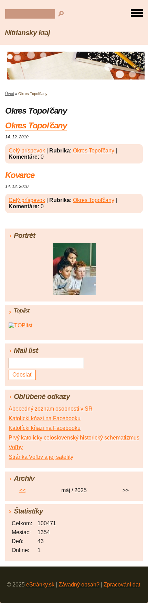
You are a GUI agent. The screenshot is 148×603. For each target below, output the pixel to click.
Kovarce (19, 175)
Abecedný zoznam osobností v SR (51, 409)
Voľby (16, 447)
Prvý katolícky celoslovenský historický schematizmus (74, 438)
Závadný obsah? (79, 585)
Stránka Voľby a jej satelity (41, 457)
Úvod (9, 94)
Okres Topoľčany (36, 125)
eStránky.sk (40, 585)
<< (22, 490)
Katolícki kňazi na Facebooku (45, 418)
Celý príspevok (27, 151)
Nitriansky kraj (27, 32)
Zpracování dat (122, 585)
